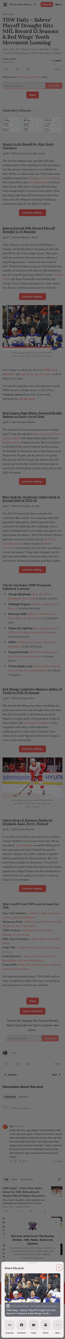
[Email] (34, 1325)
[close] (59, 1267)
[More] (58, 1325)
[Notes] (46, 1325)
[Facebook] (22, 1325)
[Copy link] (10, 1325)
